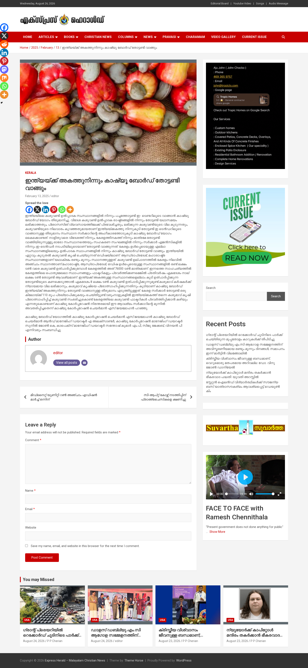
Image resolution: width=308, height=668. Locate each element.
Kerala (30, 172)
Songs (260, 3)
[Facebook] (29, 209)
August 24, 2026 (34, 641)
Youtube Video (242, 3)
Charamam (195, 37)
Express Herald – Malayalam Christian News (75, 660)
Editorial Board (220, 3)
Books (69, 37)
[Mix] (4, 78)
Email (30, 509)
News (148, 37)
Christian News (98, 37)
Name (30, 491)
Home (27, 37)
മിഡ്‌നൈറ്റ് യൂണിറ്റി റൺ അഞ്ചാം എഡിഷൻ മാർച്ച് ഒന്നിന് (63, 397)
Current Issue (254, 37)
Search (211, 288)
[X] (37, 209)
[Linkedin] (45, 209)
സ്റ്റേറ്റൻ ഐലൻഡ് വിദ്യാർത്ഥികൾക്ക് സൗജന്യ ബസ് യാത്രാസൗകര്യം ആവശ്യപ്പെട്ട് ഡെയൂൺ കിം (243, 386)
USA (27, 620)
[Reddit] (4, 44)
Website (30, 527)
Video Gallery (223, 37)
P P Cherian (54, 641)
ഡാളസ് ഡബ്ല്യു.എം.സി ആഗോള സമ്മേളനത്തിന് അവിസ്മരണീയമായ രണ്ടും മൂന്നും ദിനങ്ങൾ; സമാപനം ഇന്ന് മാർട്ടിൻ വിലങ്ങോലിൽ (245, 349)
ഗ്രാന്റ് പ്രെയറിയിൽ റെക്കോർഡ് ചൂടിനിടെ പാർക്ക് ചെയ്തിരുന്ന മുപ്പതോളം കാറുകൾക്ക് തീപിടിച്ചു (51, 638)
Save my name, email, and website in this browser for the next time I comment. (85, 546)
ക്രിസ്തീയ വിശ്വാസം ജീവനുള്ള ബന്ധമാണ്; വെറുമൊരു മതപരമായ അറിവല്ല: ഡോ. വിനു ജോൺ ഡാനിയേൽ (240, 363)
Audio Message (278, 3)
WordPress (184, 660)
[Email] (84, 363)
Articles (46, 37)
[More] (70, 209)
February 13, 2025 (37, 196)
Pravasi (169, 37)
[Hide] (1, 102)
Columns (126, 37)
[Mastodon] (4, 69)
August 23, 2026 (169, 641)
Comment (33, 440)
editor (55, 196)
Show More (217, 532)
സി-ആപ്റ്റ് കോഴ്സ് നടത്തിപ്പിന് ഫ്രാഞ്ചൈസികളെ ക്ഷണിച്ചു (163, 397)
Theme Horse (133, 660)
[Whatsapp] (62, 209)
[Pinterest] (53, 209)
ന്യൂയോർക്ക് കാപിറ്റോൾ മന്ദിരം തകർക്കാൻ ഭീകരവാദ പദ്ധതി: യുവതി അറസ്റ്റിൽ (253, 635)
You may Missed (38, 579)
